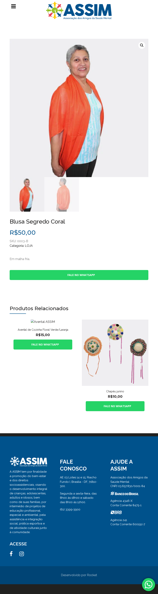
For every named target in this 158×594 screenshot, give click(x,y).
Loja (29, 246)
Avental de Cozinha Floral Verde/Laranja (43, 329)
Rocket (92, 575)
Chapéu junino (115, 391)
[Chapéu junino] (115, 322)
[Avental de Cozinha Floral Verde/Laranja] (43, 322)
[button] (141, 45)
